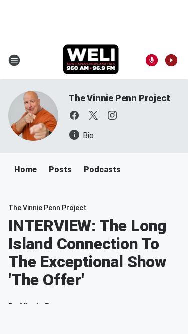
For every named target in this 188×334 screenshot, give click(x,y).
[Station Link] (91, 60)
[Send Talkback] (152, 60)
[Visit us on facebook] (74, 115)
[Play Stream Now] (171, 60)
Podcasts (102, 169)
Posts (60, 169)
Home (25, 169)
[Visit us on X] (93, 115)
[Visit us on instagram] (112, 115)
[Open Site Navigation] (14, 60)
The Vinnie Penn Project (119, 98)
